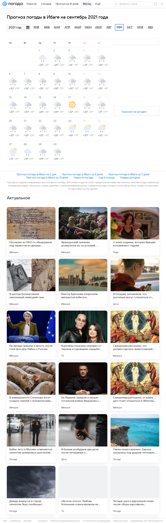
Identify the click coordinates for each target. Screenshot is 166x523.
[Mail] (5, 4)
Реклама (27, 521)
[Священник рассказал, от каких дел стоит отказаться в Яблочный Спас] (135, 386)
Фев (47, 27)
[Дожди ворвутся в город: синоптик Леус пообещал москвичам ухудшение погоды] (31, 490)
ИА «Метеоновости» (153, 521)
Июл (98, 27)
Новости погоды (83, 177)
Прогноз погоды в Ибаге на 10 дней (47, 177)
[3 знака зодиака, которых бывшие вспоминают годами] (135, 231)
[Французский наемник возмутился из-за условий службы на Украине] (83, 231)
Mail (5, 521)
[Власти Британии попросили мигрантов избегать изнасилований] (83, 283)
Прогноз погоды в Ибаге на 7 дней (128, 174)
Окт (130, 27)
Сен (119, 27)
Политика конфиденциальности (65, 521)
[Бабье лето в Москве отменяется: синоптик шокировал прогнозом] (31, 438)
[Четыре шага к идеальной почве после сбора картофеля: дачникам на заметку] (135, 490)
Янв (36, 27)
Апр (67, 27)
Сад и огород (106, 177)
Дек (150, 27)
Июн (88, 27)
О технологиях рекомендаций (96, 521)
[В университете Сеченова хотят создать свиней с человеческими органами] (31, 386)
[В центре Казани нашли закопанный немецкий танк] (31, 283)
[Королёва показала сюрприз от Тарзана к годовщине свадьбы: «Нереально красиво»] (83, 335)
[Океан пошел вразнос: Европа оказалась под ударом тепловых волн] (135, 438)
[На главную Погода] (15, 4)
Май (78, 27)
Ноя (140, 27)
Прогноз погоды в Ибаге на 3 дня (36, 174)
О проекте (42, 521)
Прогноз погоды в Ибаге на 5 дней (82, 174)
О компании (15, 521)
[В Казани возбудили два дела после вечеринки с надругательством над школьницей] (83, 438)
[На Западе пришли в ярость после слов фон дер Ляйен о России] (31, 335)
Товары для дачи (130, 177)
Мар (57, 27)
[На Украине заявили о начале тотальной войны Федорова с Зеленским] (83, 386)
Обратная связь (120, 521)
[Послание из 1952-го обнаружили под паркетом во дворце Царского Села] (31, 231)
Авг (109, 27)
